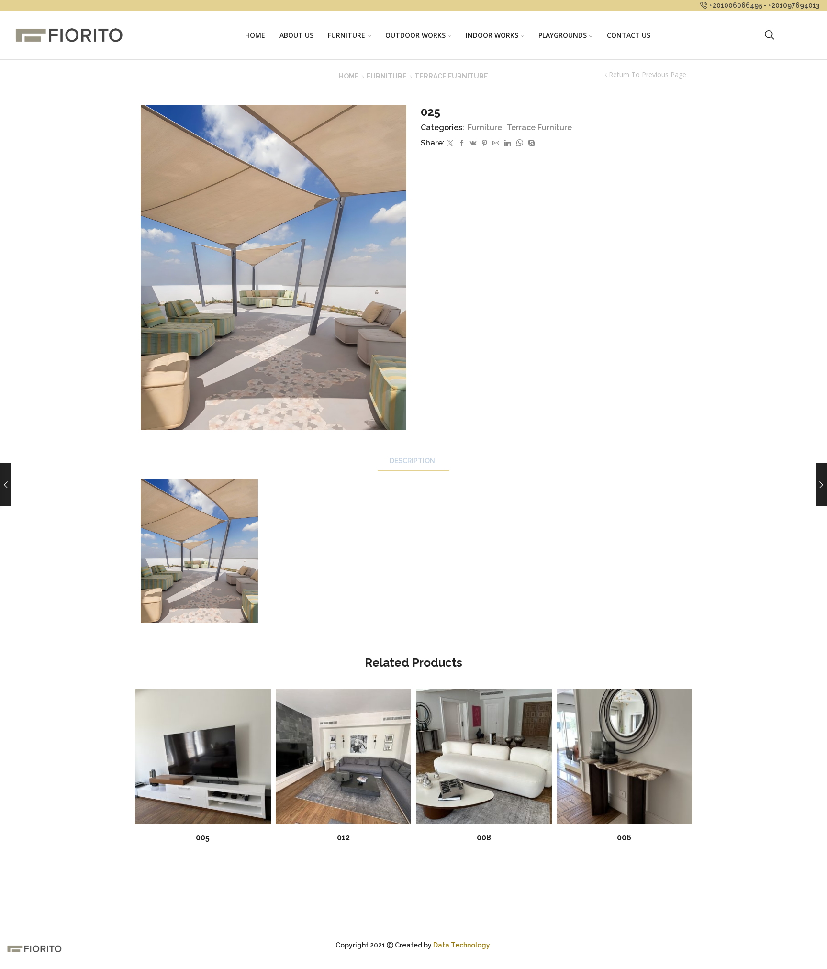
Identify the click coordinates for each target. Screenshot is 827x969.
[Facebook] (462, 143)
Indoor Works (492, 35)
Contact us (628, 35)
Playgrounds (562, 35)
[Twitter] (450, 143)
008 (484, 837)
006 (624, 837)
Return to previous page (647, 74)
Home (255, 35)
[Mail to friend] (496, 143)
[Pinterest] (484, 143)
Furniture (346, 35)
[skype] (530, 143)
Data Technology (461, 945)
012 (343, 837)
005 (203, 837)
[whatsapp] (519, 143)
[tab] (413, 461)
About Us (296, 35)
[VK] (473, 143)
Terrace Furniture (451, 76)
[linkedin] (508, 143)
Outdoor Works (415, 35)
